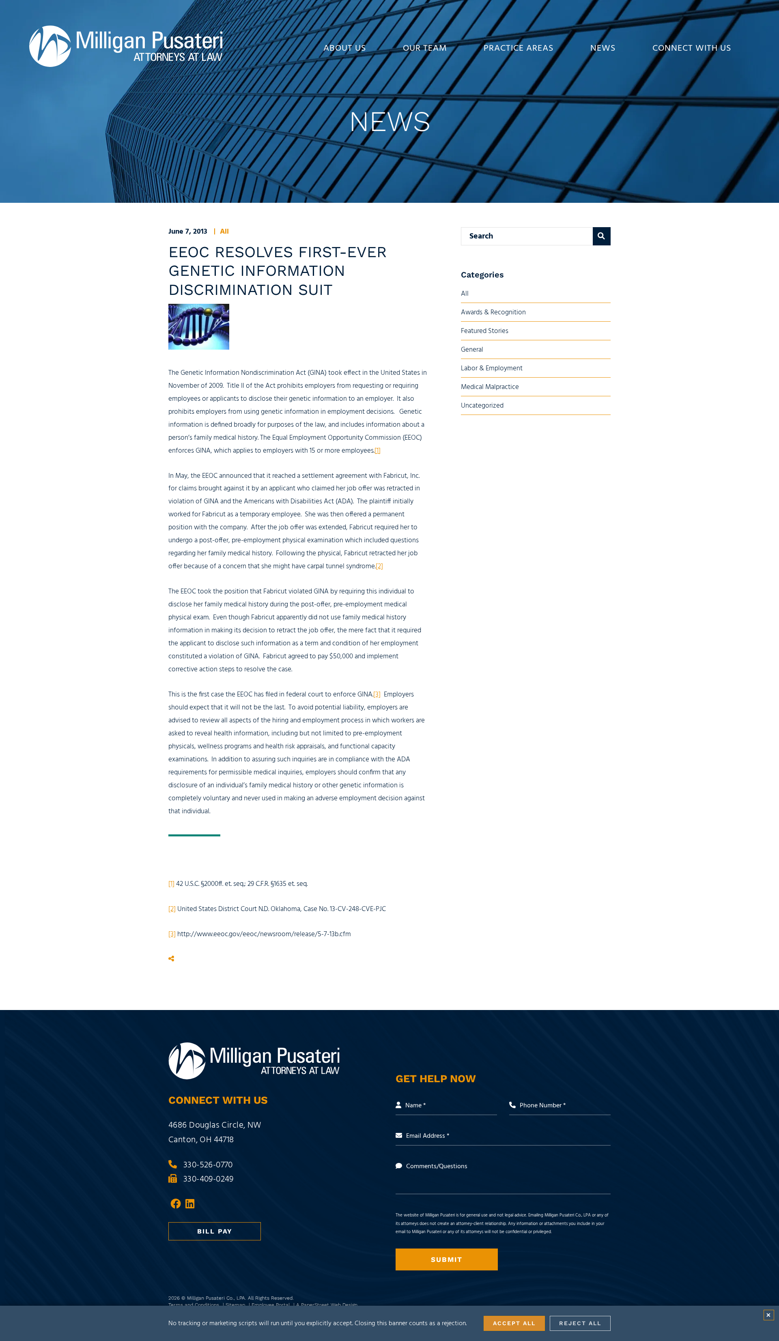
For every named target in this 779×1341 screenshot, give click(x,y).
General (472, 349)
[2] (379, 566)
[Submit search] (602, 236)
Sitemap (236, 1305)
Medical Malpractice (490, 387)
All (224, 232)
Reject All (580, 1323)
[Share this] (171, 959)
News (603, 48)
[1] (377, 450)
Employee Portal (271, 1305)
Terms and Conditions (194, 1305)
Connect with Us (692, 48)
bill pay (214, 1231)
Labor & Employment (492, 368)
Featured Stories (484, 331)
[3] (377, 694)
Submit (447, 1259)
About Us (344, 48)
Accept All (514, 1323)
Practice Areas (519, 48)
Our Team (425, 48)
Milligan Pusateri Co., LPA (216, 1298)
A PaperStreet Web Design (326, 1305)
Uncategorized (482, 405)
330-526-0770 (208, 1165)
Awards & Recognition (493, 312)
